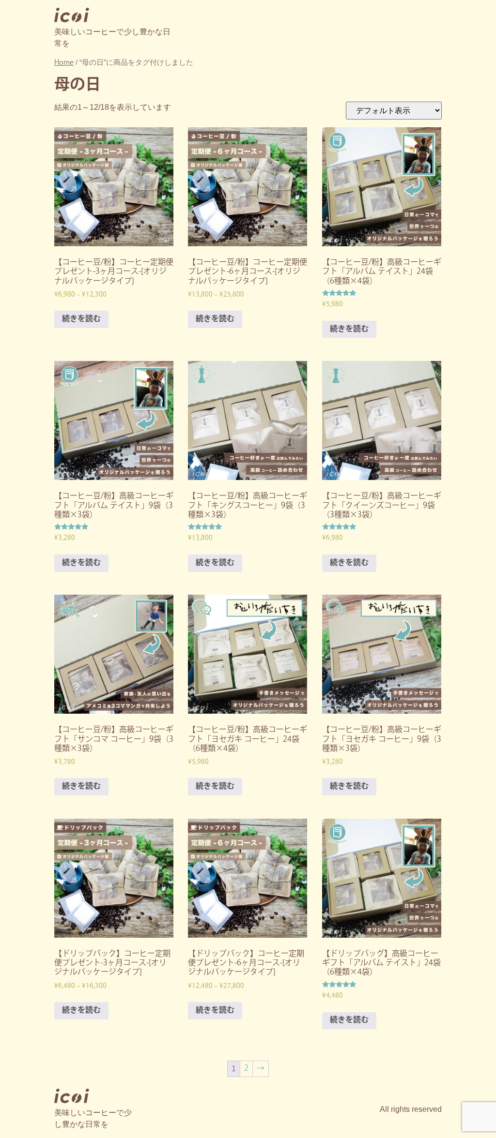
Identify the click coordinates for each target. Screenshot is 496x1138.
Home (64, 63)
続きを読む (81, 319)
